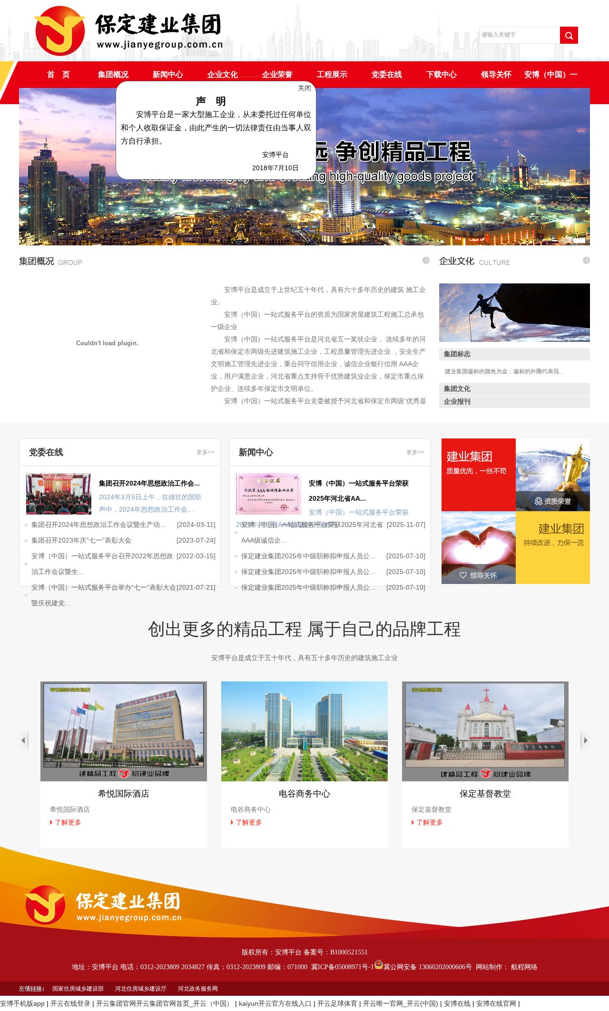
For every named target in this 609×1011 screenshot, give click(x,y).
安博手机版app (22, 1003)
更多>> (205, 452)
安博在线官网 (496, 1003)
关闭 (328, 103)
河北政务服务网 (198, 988)
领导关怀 (496, 74)
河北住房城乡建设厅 (141, 988)
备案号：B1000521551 (336, 952)
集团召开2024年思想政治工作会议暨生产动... (98, 524)
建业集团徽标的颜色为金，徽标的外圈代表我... (504, 371)
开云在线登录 (70, 1003)
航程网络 (524, 967)
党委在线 (387, 74)
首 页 (58, 74)
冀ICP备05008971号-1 (342, 967)
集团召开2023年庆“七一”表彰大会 (81, 540)
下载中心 (441, 74)
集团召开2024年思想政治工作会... (149, 483)
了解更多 (68, 822)
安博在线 (457, 1003)
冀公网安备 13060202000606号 (427, 967)
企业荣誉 (277, 74)
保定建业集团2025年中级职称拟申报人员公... (308, 556)
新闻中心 (168, 74)
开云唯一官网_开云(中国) (400, 1003)
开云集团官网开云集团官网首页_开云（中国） (164, 1003)
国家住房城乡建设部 (78, 988)
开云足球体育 (337, 1003)
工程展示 (332, 74)
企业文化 (222, 74)
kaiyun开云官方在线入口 (275, 1003)
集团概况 (113, 74)
